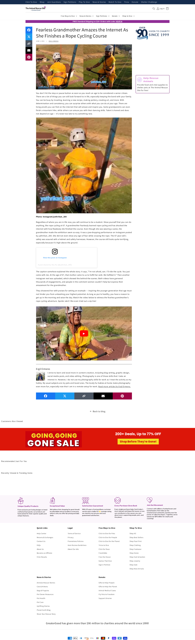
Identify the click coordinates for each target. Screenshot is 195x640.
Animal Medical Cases (107, 590)
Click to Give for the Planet (109, 541)
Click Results (42, 557)
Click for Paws (104, 549)
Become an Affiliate (44, 553)
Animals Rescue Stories (46, 583)
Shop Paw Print (136, 541)
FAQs (39, 545)
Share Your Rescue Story (46, 614)
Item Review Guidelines (77, 545)
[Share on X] (29, 36)
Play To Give (84, 2)
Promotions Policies (76, 541)
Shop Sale (133, 565)
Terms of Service (74, 533)
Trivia (126, 2)
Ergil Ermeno (53, 41)
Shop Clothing (135, 545)
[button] (154, 8)
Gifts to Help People (106, 583)
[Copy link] (29, 43)
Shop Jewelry (135, 561)
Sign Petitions (70, 2)
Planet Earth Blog (44, 610)
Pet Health (41, 598)
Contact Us (41, 541)
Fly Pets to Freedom (107, 594)
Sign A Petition (104, 565)
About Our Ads (73, 549)
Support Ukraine (105, 598)
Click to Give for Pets (107, 533)
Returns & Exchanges (45, 537)
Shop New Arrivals (137, 569)
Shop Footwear (136, 549)
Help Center (41, 533)
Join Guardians (54, 2)
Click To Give (31, 2)
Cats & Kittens (42, 586)
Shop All (133, 533)
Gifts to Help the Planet (108, 586)
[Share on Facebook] (29, 30)
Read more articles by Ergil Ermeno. (114, 386)
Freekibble (103, 553)
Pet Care (40, 602)
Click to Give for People (108, 537)
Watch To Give (115, 2)
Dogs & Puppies (43, 590)
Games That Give (105, 561)
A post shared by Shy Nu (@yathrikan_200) (55, 265)
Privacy (71, 537)
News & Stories (99, 2)
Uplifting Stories (43, 606)
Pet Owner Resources (45, 594)
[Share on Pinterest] (29, 57)
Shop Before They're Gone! (138, 441)
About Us (40, 549)
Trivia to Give (104, 545)
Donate (135, 2)
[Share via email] (29, 50)
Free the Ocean (105, 557)
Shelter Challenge (149, 2)
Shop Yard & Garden (137, 557)
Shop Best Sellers (136, 537)
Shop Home (134, 553)
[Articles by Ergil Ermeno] (40, 376)
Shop (42, 2)
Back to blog (99, 411)
